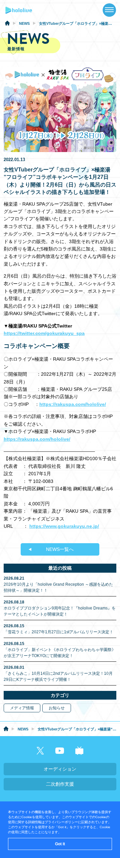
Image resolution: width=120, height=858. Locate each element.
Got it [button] (60, 844)
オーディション (60, 769)
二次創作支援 (60, 784)
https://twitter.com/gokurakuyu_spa (44, 333)
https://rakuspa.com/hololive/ (72, 404)
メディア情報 (22, 708)
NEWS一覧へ (60, 549)
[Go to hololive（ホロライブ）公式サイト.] (7, 24)
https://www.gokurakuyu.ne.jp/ (64, 526)
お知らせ (57, 708)
